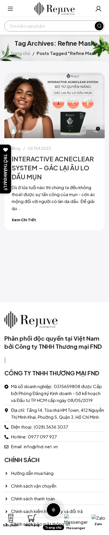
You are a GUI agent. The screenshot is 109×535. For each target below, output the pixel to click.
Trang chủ (20, 53)
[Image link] (31, 319)
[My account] (99, 8)
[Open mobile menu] (10, 8)
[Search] (99, 26)
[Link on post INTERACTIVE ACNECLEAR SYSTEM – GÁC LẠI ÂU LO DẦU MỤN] (54, 105)
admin (24, 130)
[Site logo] (54, 8)
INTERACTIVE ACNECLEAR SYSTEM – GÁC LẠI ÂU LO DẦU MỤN (53, 168)
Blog (16, 148)
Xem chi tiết (24, 219)
